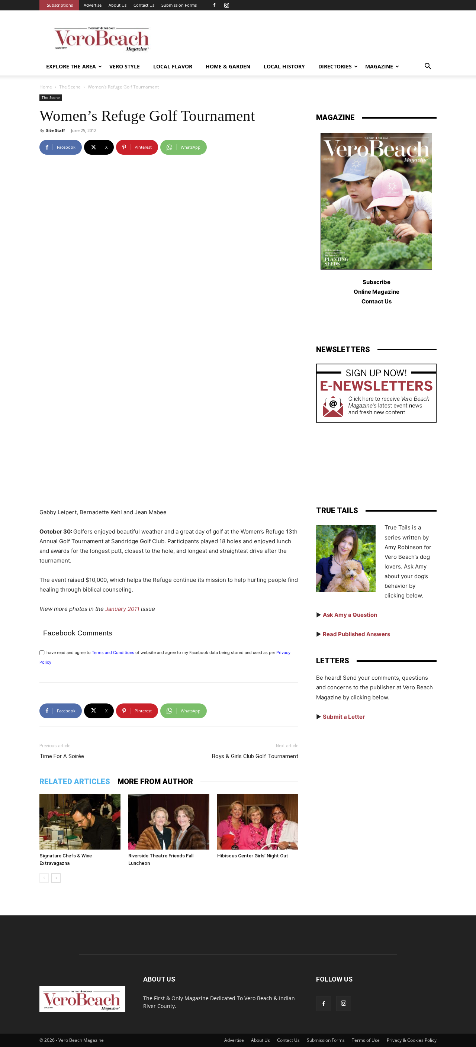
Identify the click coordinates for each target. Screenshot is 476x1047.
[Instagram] (226, 5)
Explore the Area (71, 66)
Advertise (93, 5)
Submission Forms (179, 5)
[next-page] (56, 878)
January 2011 (122, 608)
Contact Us (144, 5)
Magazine (379, 66)
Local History (284, 66)
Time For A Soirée (61, 756)
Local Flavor (172, 66)
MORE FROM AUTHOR (155, 781)
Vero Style (124, 66)
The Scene (70, 87)
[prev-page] (44, 878)
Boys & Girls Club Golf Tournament (255, 756)
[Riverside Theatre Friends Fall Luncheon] (168, 822)
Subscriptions (60, 5)
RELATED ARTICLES (74, 781)
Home (45, 87)
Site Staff (55, 130)
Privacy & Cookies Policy (412, 1040)
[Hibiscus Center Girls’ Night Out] (257, 822)
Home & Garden (228, 66)
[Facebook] (214, 5)
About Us (117, 5)
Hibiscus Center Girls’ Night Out (252, 855)
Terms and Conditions (113, 652)
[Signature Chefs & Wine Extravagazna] (79, 822)
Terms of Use (366, 1040)
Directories (335, 66)
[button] (428, 67)
